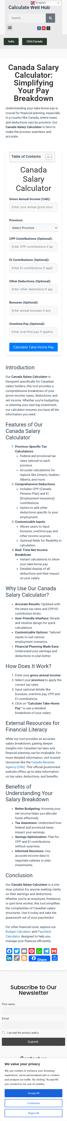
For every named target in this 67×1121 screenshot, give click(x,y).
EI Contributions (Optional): (29, 260)
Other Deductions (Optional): (30, 281)
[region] (33, 1089)
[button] (10, 28)
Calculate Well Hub (29, 7)
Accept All (33, 1093)
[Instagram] (48, 28)
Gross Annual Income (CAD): (29, 199)
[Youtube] (44, 28)
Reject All (33, 1113)
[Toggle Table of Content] (47, 157)
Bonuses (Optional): (23, 302)
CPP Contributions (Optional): (31, 238)
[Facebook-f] (39, 28)
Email (5, 1018)
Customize (33, 1103)
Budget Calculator (18, 931)
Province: (16, 220)
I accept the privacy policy (22, 1032)
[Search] (50, 18)
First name (8, 1004)
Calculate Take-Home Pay (33, 347)
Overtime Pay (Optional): (27, 324)
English (40, 2)
